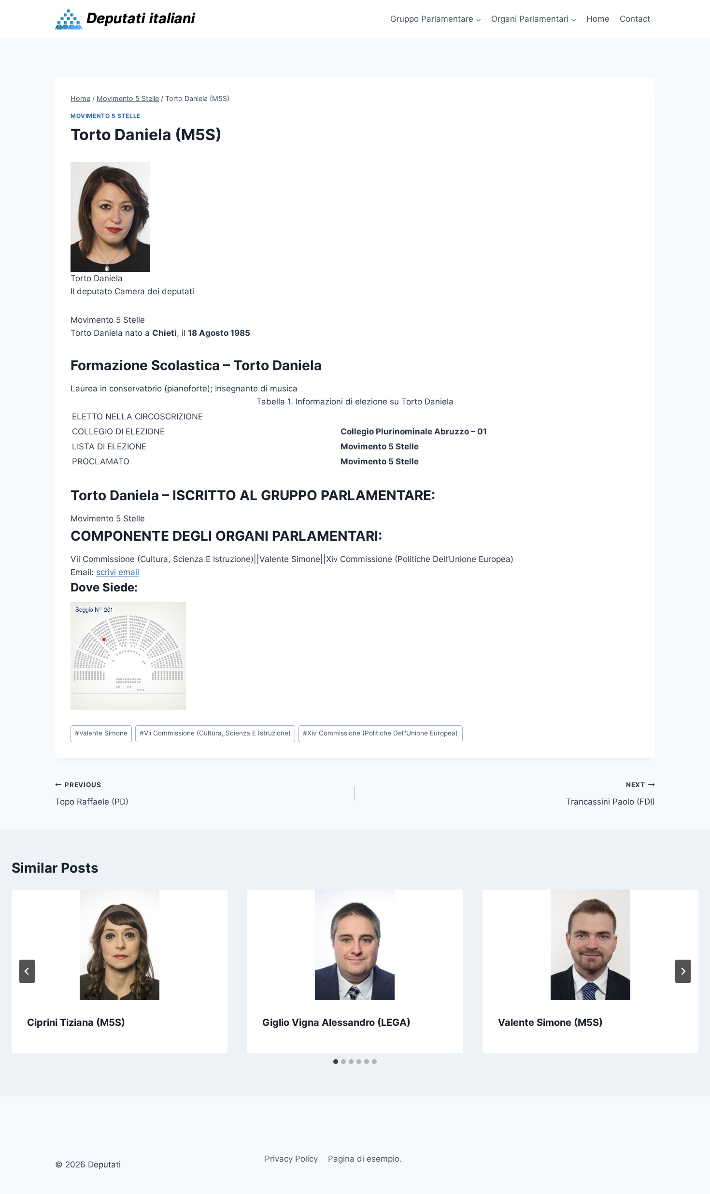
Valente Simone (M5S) (550, 1022)
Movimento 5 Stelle (106, 115)
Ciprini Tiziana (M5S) (76, 1022)
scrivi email (117, 572)
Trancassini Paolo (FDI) (610, 793)
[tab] (335, 1061)
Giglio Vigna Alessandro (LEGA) (336, 1022)
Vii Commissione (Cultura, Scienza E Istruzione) (215, 733)
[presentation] (119, 945)
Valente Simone (101, 733)
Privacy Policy (291, 1159)
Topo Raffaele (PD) (91, 793)
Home (598, 19)
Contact (635, 19)
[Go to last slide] (27, 971)
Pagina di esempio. (365, 1159)
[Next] (683, 971)
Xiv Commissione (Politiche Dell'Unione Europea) (380, 733)
